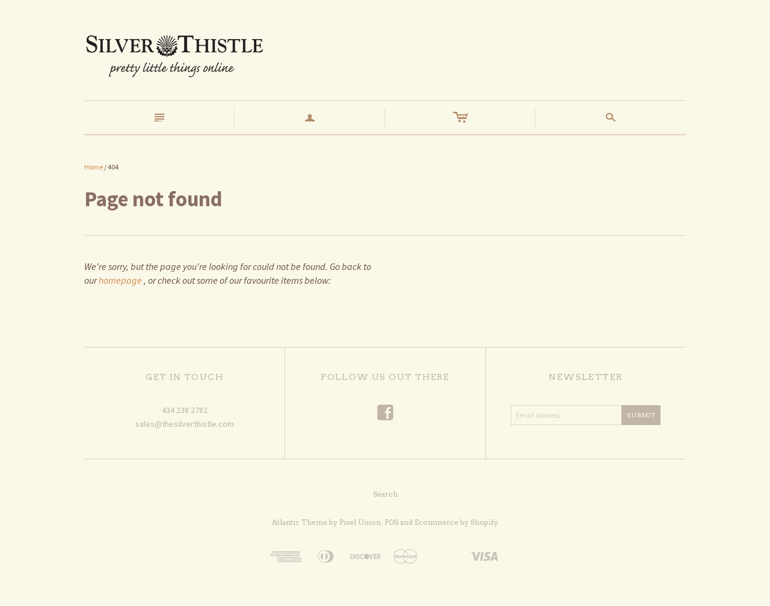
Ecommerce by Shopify (455, 522)
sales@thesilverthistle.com (184, 423)
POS (391, 522)
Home (93, 166)
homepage (120, 280)
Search (385, 493)
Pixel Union (360, 522)
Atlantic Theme (299, 522)
